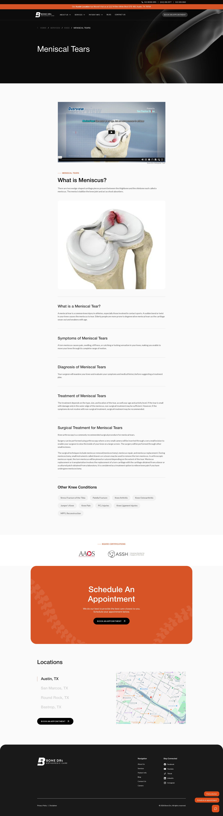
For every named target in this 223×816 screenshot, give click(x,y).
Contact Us (142, 781)
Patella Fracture (100, 497)
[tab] (72, 679)
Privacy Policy (42, 805)
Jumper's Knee (67, 505)
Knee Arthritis (121, 497)
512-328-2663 (180, 2)
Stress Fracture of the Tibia (73, 497)
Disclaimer (53, 805)
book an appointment (175, 15)
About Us (141, 764)
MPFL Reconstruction (71, 513)
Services (141, 768)
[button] (65, 14)
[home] (44, 14)
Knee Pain (86, 505)
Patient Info (142, 773)
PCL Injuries (103, 505)
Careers (141, 786)
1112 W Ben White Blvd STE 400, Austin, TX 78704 (130, 7)
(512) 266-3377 (166, 2)
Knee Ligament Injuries (127, 505)
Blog (139, 777)
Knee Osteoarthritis (144, 497)
